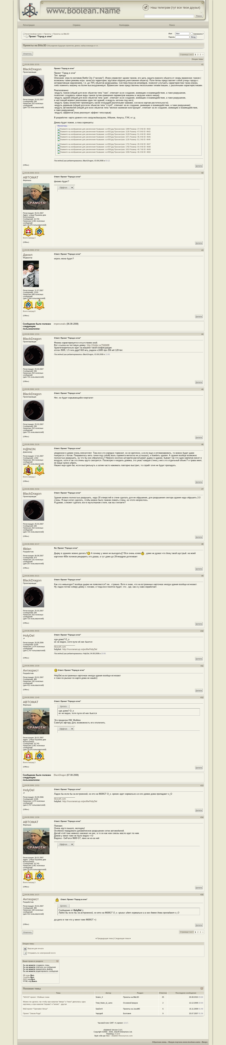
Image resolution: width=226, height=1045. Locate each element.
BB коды (26, 975)
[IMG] (25, 979)
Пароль (171, 37)
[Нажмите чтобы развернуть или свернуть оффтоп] (65, 187)
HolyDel (28, 635)
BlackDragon (32, 69)
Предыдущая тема (105, 938)
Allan (108, 1036)
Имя (170, 34)
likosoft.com (60, 647)
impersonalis (60, 324)
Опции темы (197, 59)
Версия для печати (36, 948)
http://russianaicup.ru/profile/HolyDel (79, 649)
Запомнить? (198, 34)
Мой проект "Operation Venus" (35, 1009)
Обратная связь (159, 1042)
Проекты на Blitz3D (61, 34)
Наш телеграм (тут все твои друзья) (175, 7)
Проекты (47, 34)
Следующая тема (121, 938)
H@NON (29, 449)
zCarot (117, 1034)
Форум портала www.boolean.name (184, 1042)
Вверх (204, 1042)
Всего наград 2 (29, 477)
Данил (27, 254)
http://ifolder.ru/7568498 (98, 345)
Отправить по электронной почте (42, 953)
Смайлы (26, 977)
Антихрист (31, 670)
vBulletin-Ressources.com (122, 1036)
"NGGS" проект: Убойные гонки (36, 997)
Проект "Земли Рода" (32, 1013)
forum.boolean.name (33, 34)
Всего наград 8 (29, 311)
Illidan (27, 549)
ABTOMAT (30, 177)
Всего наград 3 (29, 238)
